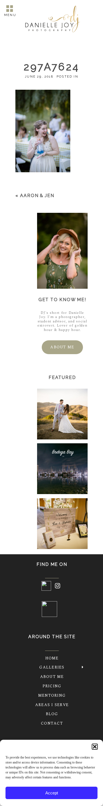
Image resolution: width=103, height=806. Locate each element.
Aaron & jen (37, 195)
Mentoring (52, 695)
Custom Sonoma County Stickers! (62, 469)
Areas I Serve (52, 705)
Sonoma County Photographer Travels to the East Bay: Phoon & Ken (62, 524)
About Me (52, 677)
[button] (95, 746)
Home (52, 658)
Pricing (52, 686)
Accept (51, 793)
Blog (52, 714)
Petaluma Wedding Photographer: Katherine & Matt (62, 414)
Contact (52, 723)
